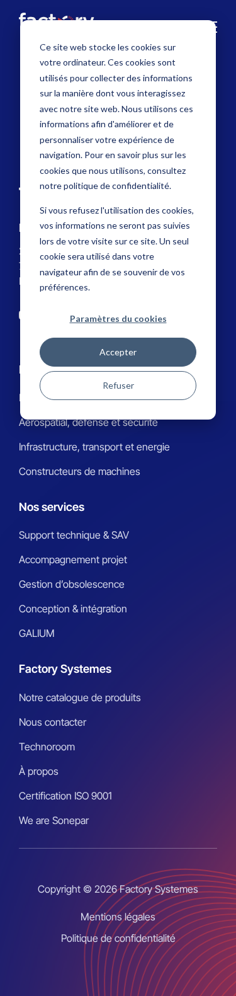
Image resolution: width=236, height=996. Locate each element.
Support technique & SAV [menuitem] (74, 535)
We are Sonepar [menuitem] (54, 820)
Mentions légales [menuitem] (118, 916)
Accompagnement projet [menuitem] (73, 559)
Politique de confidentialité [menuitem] (118, 938)
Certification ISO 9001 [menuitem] (65, 795)
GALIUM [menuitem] (37, 633)
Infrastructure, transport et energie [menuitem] (94, 446)
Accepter (118, 351)
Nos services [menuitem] (51, 506)
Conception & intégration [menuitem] (73, 608)
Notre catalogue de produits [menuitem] (80, 697)
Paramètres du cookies (118, 318)
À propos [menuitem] (39, 771)
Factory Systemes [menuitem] (65, 668)
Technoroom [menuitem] (47, 746)
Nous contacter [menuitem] (52, 722)
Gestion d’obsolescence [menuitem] (72, 584)
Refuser (118, 385)
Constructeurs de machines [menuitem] (79, 471)
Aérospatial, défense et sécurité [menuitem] (88, 422)
